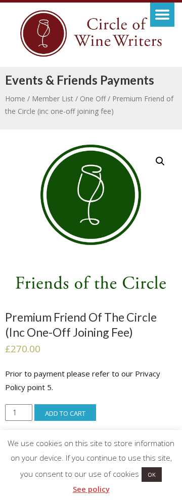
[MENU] (162, 15)
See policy (91, 489)
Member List (52, 98)
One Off (93, 98)
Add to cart (65, 413)
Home (15, 98)
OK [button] (152, 474)
